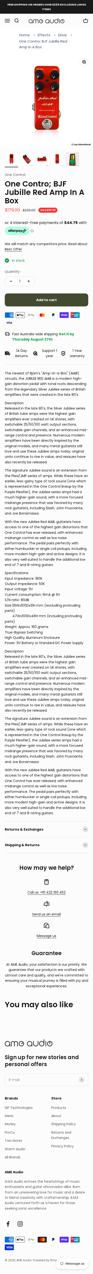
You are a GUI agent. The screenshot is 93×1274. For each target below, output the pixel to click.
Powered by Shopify (47, 1260)
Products (58, 1107)
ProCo (10, 1132)
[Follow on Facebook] (8, 1224)
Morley (10, 1124)
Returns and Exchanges (61, 1135)
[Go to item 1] (11, 159)
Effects (44, 34)
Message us (46, 935)
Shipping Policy (63, 1124)
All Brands (13, 1157)
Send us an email (46, 914)
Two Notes (13, 1140)
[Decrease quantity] (11, 281)
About (56, 1115)
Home (24, 34)
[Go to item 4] (57, 159)
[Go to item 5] (72, 159)
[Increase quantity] (29, 281)
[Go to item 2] (26, 159)
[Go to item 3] (42, 159)
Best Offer (13, 249)
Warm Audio (15, 1149)
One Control (15, 174)
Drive (62, 34)
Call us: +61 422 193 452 (46, 892)
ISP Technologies (19, 1107)
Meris (9, 1115)
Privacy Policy (62, 1146)
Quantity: (12, 271)
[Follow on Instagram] (20, 1224)
